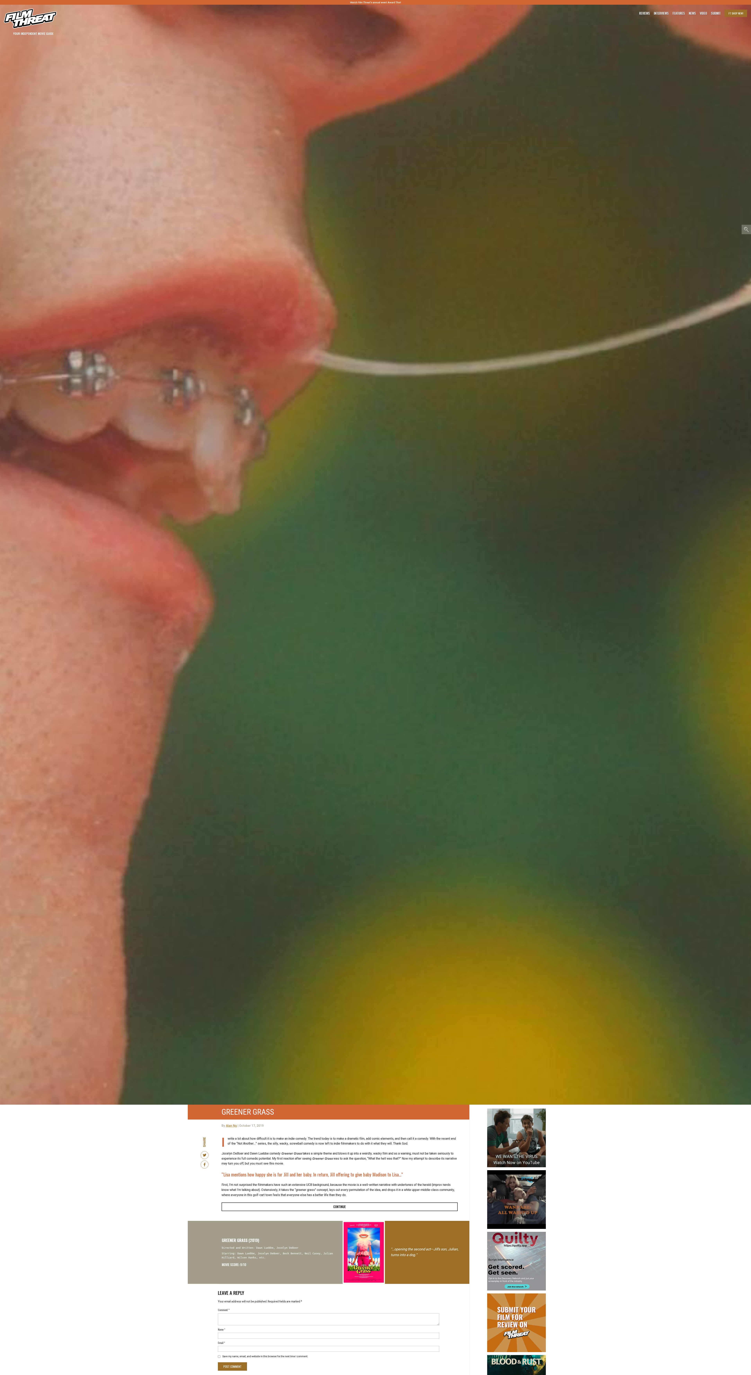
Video (703, 13)
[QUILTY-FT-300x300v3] (516, 1233)
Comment (224, 1310)
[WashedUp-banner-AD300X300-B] (516, 1171)
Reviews (644, 13)
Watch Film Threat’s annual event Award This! (375, 2)
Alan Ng (231, 1125)
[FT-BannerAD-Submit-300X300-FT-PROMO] (516, 1295)
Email (221, 1343)
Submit (716, 13)
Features (679, 13)
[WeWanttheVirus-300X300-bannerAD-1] (516, 1110)
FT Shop (736, 13)
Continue (339, 1206)
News (692, 13)
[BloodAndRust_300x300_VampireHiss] (516, 1356)
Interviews (661, 13)
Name (221, 1329)
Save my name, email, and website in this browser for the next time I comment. (265, 1356)
